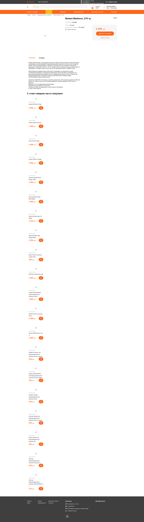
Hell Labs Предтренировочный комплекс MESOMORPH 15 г (36, 483)
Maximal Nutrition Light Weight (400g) (34, 236)
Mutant (115, 18)
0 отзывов (74, 22)
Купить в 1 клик (105, 37)
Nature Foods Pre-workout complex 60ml (35, 255)
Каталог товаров (32, 12)
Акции (49, 12)
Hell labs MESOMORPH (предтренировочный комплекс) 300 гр (35, 294)
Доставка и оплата (97, 12)
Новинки (63, 12)
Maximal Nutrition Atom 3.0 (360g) (35, 217)
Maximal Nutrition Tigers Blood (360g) (35, 198)
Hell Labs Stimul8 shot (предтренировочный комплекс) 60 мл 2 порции (35, 418)
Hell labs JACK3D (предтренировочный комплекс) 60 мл (34, 397)
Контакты (114, 12)
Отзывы (41, 58)
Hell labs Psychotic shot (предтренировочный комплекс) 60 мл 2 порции (35, 354)
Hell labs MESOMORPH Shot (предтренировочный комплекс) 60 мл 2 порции (35, 375)
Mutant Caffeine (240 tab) (35, 122)
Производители (78, 12)
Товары (40, 501)
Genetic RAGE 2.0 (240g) (35, 159)
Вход (108, 7)
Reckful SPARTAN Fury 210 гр (36, 334)
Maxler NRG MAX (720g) (35, 104)
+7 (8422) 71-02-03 (112, 2)
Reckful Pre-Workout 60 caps (36, 274)
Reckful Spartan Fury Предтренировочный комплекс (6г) (34, 439)
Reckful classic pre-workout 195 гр (35, 314)
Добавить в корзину (105, 33)
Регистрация (114, 7)
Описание (32, 58)
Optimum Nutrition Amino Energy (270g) (35, 178)
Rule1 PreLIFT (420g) (34, 141)
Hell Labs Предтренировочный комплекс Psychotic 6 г (34, 460)
